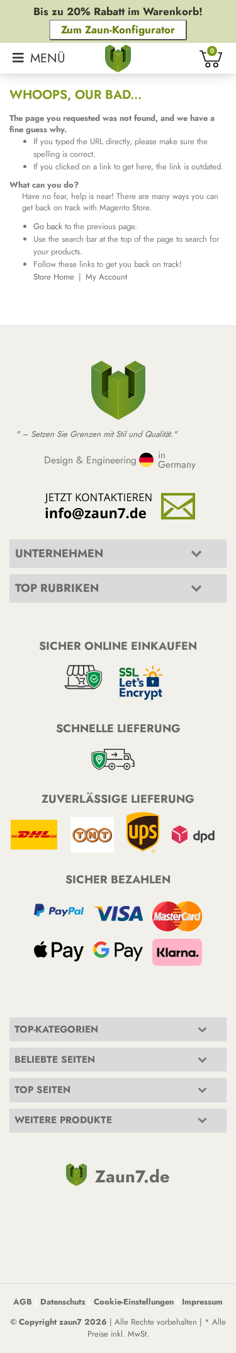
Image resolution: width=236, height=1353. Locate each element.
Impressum (202, 1302)
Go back (47, 226)
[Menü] (39, 58)
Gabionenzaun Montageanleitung (84, 630)
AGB (22, 1302)
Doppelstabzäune (44, 1159)
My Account (106, 277)
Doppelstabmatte (43, 1146)
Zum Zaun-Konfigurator (118, 29)
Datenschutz (63, 1302)
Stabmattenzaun (41, 1212)
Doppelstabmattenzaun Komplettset (74, 1199)
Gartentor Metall (42, 1253)
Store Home (53, 277)
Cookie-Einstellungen (134, 1302)
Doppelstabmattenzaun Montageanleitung (101, 616)
